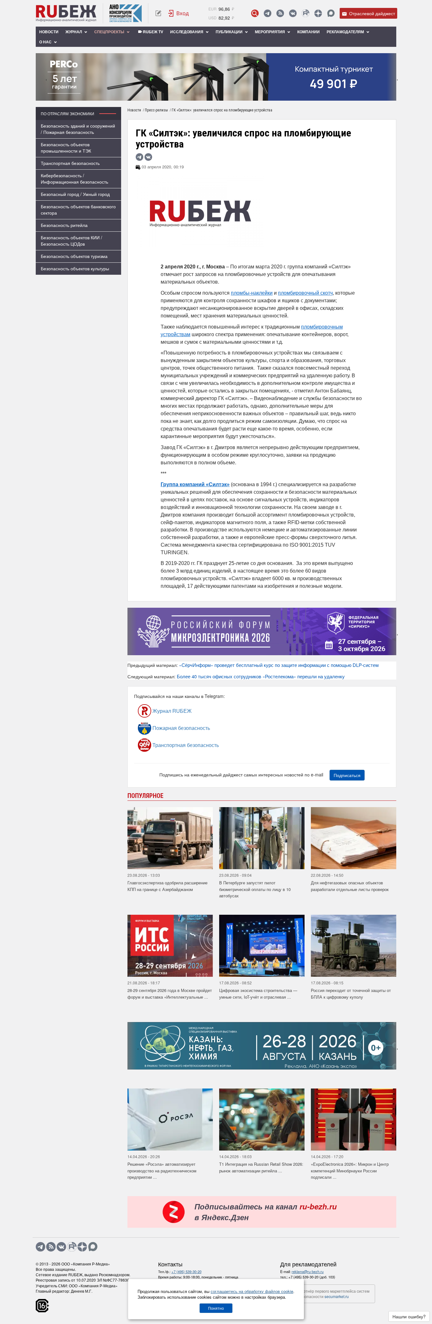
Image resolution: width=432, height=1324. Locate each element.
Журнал (74, 32)
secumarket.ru (336, 1296)
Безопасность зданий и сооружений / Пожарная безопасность (78, 128)
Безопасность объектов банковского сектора (78, 209)
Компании (308, 32)
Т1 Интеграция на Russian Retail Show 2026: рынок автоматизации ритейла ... (261, 1167)
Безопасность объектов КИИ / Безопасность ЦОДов (71, 240)
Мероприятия (270, 32)
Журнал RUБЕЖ (171, 710)
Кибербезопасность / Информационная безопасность (74, 178)
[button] (206, 96)
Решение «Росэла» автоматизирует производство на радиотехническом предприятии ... (161, 1170)
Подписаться (347, 775)
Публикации (230, 32)
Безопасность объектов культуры (75, 268)
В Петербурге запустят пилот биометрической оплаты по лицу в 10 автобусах (255, 889)
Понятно (216, 1308)
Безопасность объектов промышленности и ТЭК (66, 147)
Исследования (187, 32)
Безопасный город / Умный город (75, 194)
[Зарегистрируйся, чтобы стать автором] (158, 13)
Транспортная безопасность (70, 163)
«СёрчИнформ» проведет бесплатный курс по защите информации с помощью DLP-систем (279, 665)
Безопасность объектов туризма (74, 256)
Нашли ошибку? (409, 1316)
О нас (45, 42)
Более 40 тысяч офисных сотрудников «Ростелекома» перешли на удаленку (261, 676)
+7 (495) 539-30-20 (186, 1271)
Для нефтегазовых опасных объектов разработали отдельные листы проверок (350, 886)
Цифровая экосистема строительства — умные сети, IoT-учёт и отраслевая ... (258, 993)
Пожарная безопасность (180, 727)
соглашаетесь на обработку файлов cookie (252, 1291)
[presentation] (40, 77)
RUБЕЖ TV (152, 32)
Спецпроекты (109, 32)
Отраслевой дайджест (371, 13)
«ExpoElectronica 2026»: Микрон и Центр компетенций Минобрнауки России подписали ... (350, 1170)
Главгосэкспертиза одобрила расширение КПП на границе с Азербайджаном (167, 886)
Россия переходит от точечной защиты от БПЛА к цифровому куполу (351, 993)
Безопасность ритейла (64, 225)
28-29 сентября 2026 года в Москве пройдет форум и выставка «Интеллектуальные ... (169, 993)
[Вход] (178, 13)
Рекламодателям (346, 32)
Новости (49, 32)
